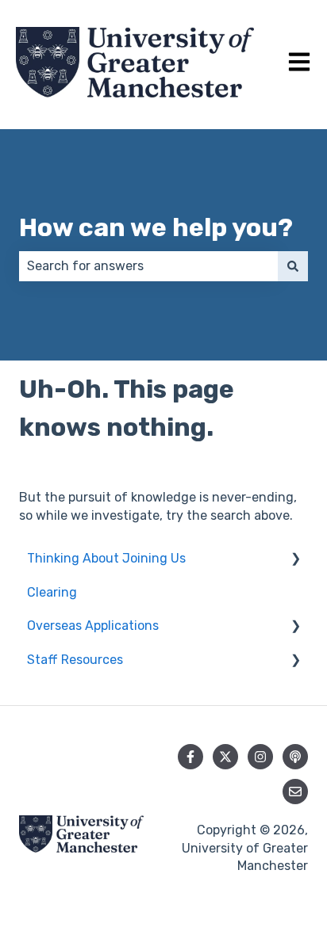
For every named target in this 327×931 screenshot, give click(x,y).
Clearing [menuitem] (52, 592)
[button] (295, 560)
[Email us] (295, 791)
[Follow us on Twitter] (225, 756)
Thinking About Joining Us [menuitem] (106, 558)
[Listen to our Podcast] (295, 756)
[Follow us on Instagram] (260, 756)
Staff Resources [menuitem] (75, 659)
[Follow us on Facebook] (190, 756)
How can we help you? (156, 227)
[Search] (293, 266)
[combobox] (148, 266)
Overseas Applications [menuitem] (93, 625)
